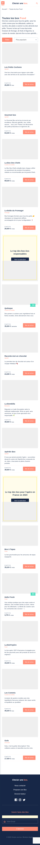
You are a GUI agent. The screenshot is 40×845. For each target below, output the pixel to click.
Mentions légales (28, 837)
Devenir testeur (20, 794)
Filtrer (7, 40)
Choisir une (20, 3)
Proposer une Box (20, 790)
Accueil (4, 9)
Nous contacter (20, 785)
